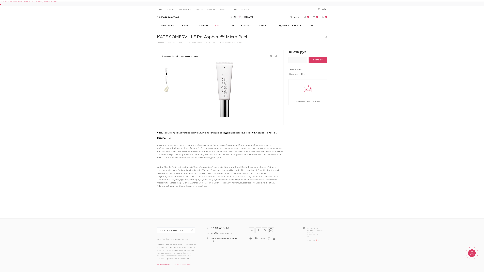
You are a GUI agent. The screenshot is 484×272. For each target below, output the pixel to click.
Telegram (258, 230)
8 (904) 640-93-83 (169, 17)
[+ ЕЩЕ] (322, 25)
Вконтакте (251, 230)
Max (264, 230)
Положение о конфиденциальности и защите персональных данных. (316, 232)
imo (271, 230)
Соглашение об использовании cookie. (174, 264)
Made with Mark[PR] (316, 240)
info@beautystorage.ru (222, 233)
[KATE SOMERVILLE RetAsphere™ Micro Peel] (224, 89)
